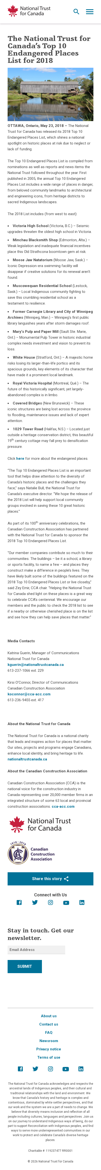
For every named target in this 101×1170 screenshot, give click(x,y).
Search (76, 12)
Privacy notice (48, 1049)
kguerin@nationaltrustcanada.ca (36, 664)
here (20, 458)
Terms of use (48, 1057)
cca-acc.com (63, 806)
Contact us (48, 1024)
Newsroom (48, 1041)
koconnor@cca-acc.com (29, 694)
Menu (89, 13)
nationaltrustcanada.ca (27, 759)
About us (49, 1016)
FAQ (48, 1032)
